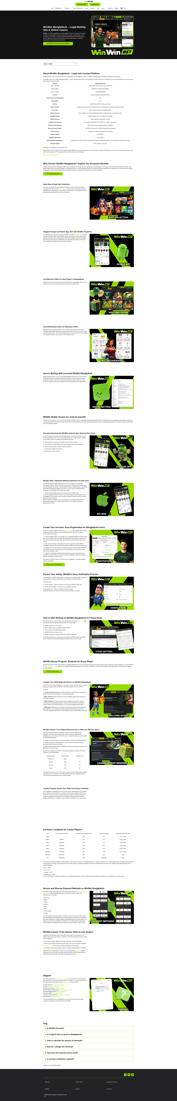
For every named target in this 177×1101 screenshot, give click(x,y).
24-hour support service (61, 978)
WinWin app (78, 234)
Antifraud (47, 1089)
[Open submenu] (62, 8)
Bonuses (67, 8)
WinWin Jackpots (48, 945)
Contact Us (109, 1089)
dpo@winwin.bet (56, 996)
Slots (98, 8)
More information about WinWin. (51, 154)
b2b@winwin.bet (62, 991)
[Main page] (88, 1)
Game (102, 8)
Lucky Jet (78, 950)
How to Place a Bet (78, 8)
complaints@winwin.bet (64, 994)
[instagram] (128, 1074)
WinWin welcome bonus (51, 666)
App (52, 8)
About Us (110, 8)
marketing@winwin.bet (65, 989)
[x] (125, 1074)
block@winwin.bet (60, 988)
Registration (58, 8)
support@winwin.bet (59, 984)
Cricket (86, 8)
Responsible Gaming (112, 1082)
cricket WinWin (63, 188)
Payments (92, 8)
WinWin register (68, 530)
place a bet (80, 621)
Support (116, 8)
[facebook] (132, 1074)
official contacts (66, 982)
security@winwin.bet (53, 986)
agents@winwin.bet (58, 993)
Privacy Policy (79, 1082)
